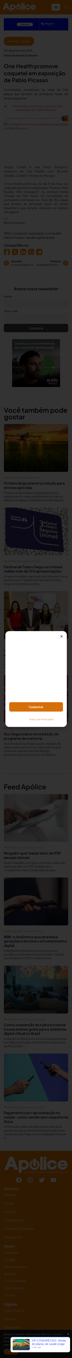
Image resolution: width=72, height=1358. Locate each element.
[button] (61, 636)
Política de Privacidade (41, 719)
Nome (13, 670)
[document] (36, 679)
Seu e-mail (16, 687)
